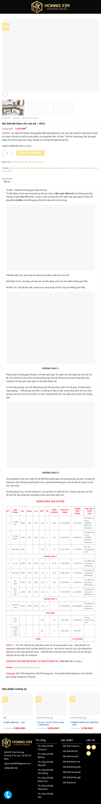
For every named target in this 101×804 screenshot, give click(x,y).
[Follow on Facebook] (88, 747)
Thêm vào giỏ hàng (30, 153)
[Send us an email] (94, 747)
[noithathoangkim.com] (7, 794)
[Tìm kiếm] (93, 6)
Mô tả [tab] (7, 182)
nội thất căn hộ (72, 168)
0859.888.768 (11, 768)
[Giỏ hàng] (97, 7)
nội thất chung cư (87, 168)
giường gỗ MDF (58, 168)
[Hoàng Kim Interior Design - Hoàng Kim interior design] (50, 7)
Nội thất (16, 118)
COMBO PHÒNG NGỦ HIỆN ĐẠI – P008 (84, 723)
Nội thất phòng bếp (19, 162)
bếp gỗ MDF (24, 168)
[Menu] (4, 7)
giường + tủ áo (45, 168)
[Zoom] (5, 94)
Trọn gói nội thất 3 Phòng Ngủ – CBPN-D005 (50, 723)
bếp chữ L (14, 168)
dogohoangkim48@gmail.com (27, 667)
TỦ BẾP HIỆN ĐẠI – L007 (14, 722)
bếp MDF (34, 168)
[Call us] (88, 753)
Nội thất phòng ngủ (30, 118)
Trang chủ (6, 118)
